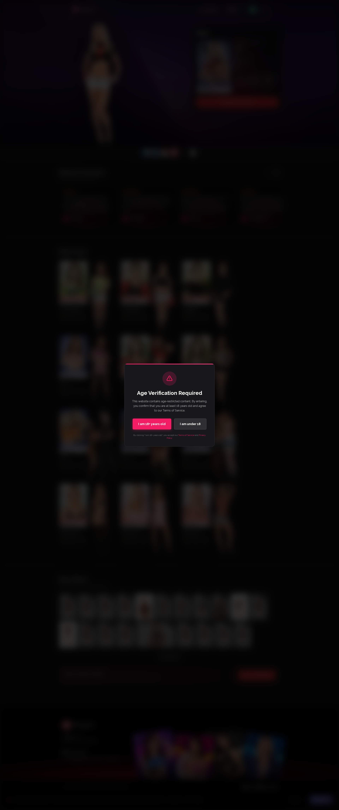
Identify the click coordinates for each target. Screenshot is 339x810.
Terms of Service (186, 435)
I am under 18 (190, 424)
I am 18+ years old (152, 424)
